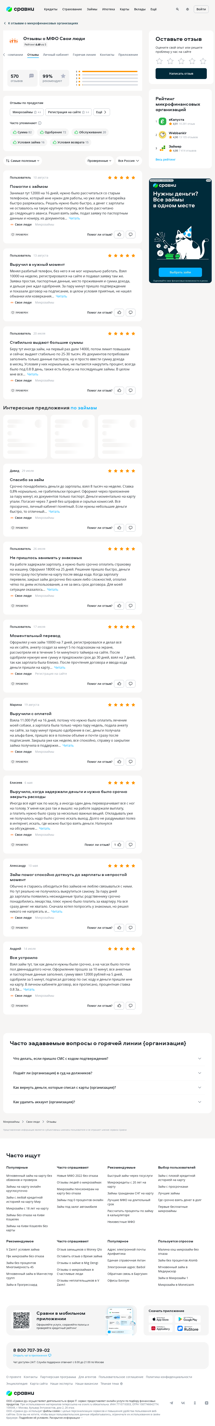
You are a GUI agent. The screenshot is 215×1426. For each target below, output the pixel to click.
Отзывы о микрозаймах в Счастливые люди (75, 1272)
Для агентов (87, 1377)
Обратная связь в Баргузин (127, 1274)
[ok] (195, 1403)
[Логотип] (103, 1393)
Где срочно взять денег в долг (180, 1200)
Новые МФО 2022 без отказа (77, 1176)
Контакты (107, 55)
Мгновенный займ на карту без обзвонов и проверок (29, 1178)
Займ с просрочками (173, 1187)
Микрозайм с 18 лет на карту (27, 1208)
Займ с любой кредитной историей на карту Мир (24, 1199)
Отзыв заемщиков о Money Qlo (79, 1249)
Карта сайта (39, 1384)
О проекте (13, 1377)
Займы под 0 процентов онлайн (80, 1200)
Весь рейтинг (166, 159)
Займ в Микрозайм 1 (173, 1278)
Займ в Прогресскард (21, 1285)
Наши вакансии (86, 1384)
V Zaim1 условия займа (22, 1249)
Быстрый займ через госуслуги (130, 1176)
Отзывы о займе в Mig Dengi (77, 1263)
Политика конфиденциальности (169, 1377)
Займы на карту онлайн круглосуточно (23, 1189)
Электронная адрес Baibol (126, 1267)
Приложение (128, 55)
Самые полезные (23, 161)
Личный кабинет (56, 55)
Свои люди (33, 1121)
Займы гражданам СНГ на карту (130, 1193)
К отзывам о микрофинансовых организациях (43, 23)
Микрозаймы (44, 224)
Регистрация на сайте (51, 674)
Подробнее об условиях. (34, 1417)
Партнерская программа (58, 1377)
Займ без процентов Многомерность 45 (21, 1265)
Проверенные (98, 161)
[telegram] (171, 1403)
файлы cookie (51, 1411)
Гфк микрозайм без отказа (25, 1256)
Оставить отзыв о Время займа (79, 1256)
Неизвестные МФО (121, 1222)
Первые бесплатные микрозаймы (173, 1209)
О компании (13, 55)
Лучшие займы (169, 1193)
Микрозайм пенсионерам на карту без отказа (78, 1191)
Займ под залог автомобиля (77, 1207)
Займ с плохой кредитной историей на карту (176, 1178)
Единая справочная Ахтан (127, 1260)
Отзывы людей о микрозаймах (79, 1182)
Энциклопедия (17, 1384)
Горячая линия (84, 55)
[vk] (183, 1403)
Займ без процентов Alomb (178, 1260)
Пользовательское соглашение (121, 1377)
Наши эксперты (61, 1384)
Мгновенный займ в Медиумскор (172, 1269)
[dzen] (207, 1403)
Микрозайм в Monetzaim (176, 1285)
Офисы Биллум (118, 1280)
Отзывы (51, 1121)
